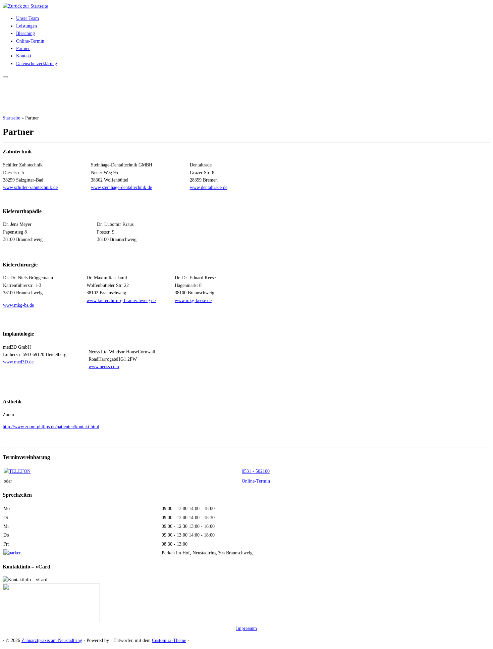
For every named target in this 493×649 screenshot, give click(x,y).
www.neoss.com (104, 366)
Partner (23, 48)
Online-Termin (30, 41)
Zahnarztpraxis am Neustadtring (51, 640)
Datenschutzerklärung (36, 63)
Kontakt (23, 55)
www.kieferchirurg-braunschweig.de (121, 300)
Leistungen (26, 26)
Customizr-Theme (169, 640)
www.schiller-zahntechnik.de (30, 187)
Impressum (246, 628)
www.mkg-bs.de (18, 305)
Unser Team (27, 18)
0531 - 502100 (256, 471)
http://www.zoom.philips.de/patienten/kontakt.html (51, 426)
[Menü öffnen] (5, 77)
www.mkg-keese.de (193, 300)
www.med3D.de (18, 361)
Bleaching (25, 33)
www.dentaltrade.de (208, 187)
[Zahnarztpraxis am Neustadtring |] (25, 6)
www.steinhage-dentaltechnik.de (121, 187)
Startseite (11, 117)
